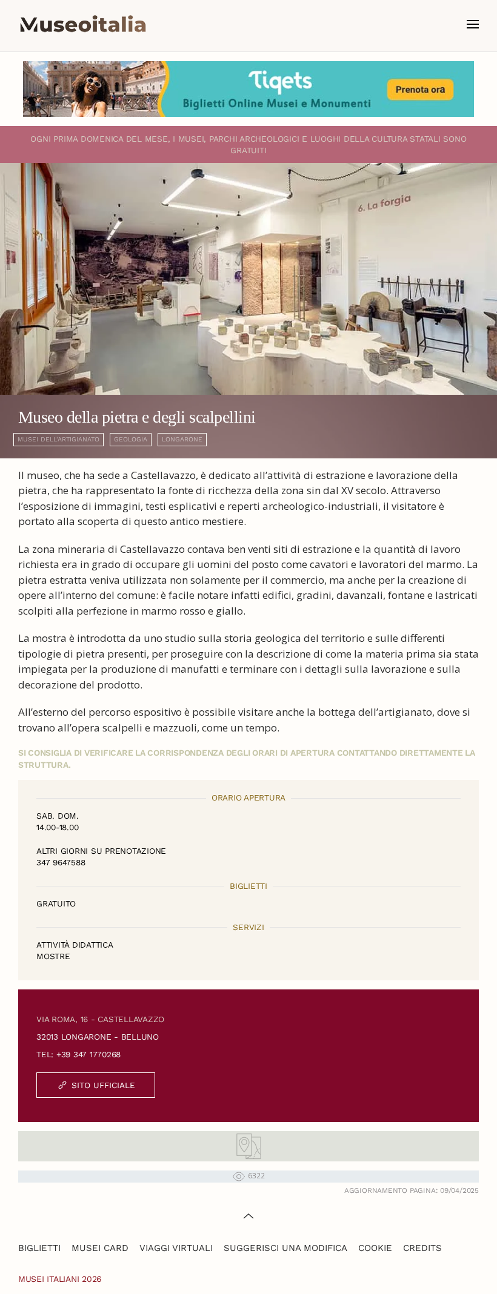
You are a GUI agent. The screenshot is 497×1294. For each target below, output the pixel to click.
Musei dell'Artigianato (58, 439)
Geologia (130, 439)
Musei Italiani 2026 (60, 1279)
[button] (473, 24)
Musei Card (100, 1248)
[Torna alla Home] (83, 24)
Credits (422, 1248)
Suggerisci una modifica (285, 1248)
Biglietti (39, 1248)
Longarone (182, 439)
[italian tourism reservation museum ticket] (248, 89)
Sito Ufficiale (103, 1085)
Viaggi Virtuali (176, 1248)
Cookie (375, 1248)
